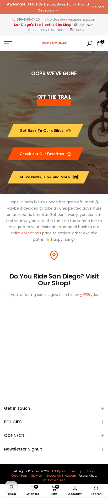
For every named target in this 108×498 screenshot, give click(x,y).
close (99, 7)
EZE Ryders (59, 471)
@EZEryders (90, 294)
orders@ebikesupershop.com (73, 19)
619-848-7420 (28, 19)
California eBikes (54, 480)
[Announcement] (48, 7)
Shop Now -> (84, 24)
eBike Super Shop (81, 471)
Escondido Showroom (61, 476)
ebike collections (25, 233)
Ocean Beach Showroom (28, 476)
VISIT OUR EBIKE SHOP (49, 30)
